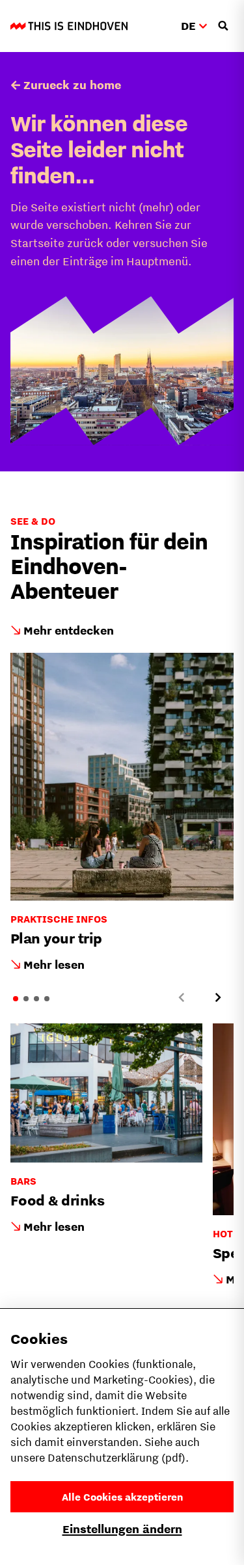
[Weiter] (218, 997)
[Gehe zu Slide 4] (47, 998)
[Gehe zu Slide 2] (26, 998)
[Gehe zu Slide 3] (36, 998)
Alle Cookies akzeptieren (122, 1496)
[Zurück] (181, 997)
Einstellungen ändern (122, 1528)
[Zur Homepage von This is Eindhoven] (69, 26)
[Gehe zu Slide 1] (15, 998)
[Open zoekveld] (223, 26)
